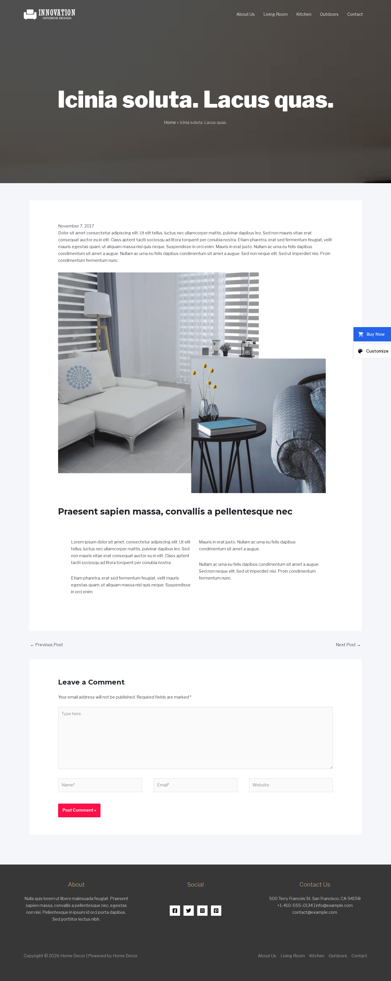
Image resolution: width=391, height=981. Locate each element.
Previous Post (46, 644)
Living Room (275, 14)
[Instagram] (202, 910)
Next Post (348, 644)
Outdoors (329, 14)
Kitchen (303, 14)
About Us (245, 14)
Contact (355, 14)
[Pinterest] (216, 910)
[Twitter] (188, 910)
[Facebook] (175, 910)
